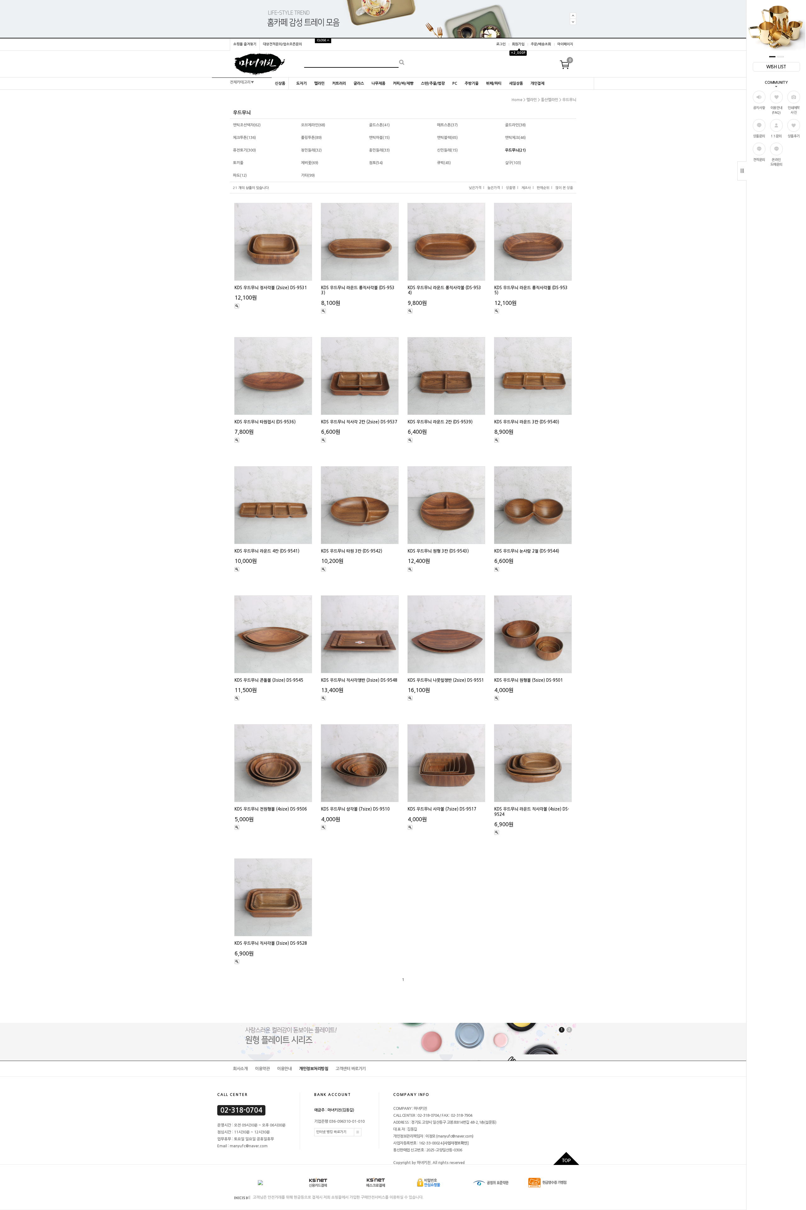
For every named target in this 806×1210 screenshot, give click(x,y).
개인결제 (537, 83)
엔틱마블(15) (379, 138)
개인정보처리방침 (313, 1069)
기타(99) (308, 175)
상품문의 (759, 136)
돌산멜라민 (549, 100)
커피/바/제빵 (403, 83)
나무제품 (378, 83)
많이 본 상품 (564, 188)
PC (454, 83)
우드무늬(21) (515, 150)
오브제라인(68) (313, 125)
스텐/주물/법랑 (433, 83)
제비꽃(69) (309, 163)
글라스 (359, 83)
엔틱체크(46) (515, 138)
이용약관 (262, 1069)
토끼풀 (238, 163)
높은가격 (493, 188)
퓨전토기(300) (244, 150)
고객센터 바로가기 (351, 1069)
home (517, 100)
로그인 (501, 44)
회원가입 (518, 44)
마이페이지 (565, 44)
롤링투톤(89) (311, 138)
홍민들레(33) (379, 150)
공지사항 (759, 108)
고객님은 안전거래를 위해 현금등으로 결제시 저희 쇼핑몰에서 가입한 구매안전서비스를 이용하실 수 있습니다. (337, 1198)
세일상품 (516, 83)
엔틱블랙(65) (447, 138)
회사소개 (240, 1069)
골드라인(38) (515, 125)
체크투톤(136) (244, 138)
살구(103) (513, 163)
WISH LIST (776, 67)
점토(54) (376, 163)
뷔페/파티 (494, 83)
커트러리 (339, 83)
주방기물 (472, 83)
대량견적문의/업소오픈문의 (282, 44)
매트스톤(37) (447, 125)
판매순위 (543, 188)
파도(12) (240, 175)
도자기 (301, 83)
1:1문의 (776, 136)
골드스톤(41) (379, 125)
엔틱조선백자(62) (247, 125)
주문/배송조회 (541, 44)
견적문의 (759, 160)
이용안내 (284, 1069)
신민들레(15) (447, 150)
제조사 (526, 188)
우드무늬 (569, 100)
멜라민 (319, 83)
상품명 (510, 188)
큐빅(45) (444, 163)
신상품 (280, 83)
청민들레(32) (311, 150)
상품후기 (794, 136)
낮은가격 (475, 188)
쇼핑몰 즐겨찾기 (244, 44)
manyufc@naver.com (455, 1136)
